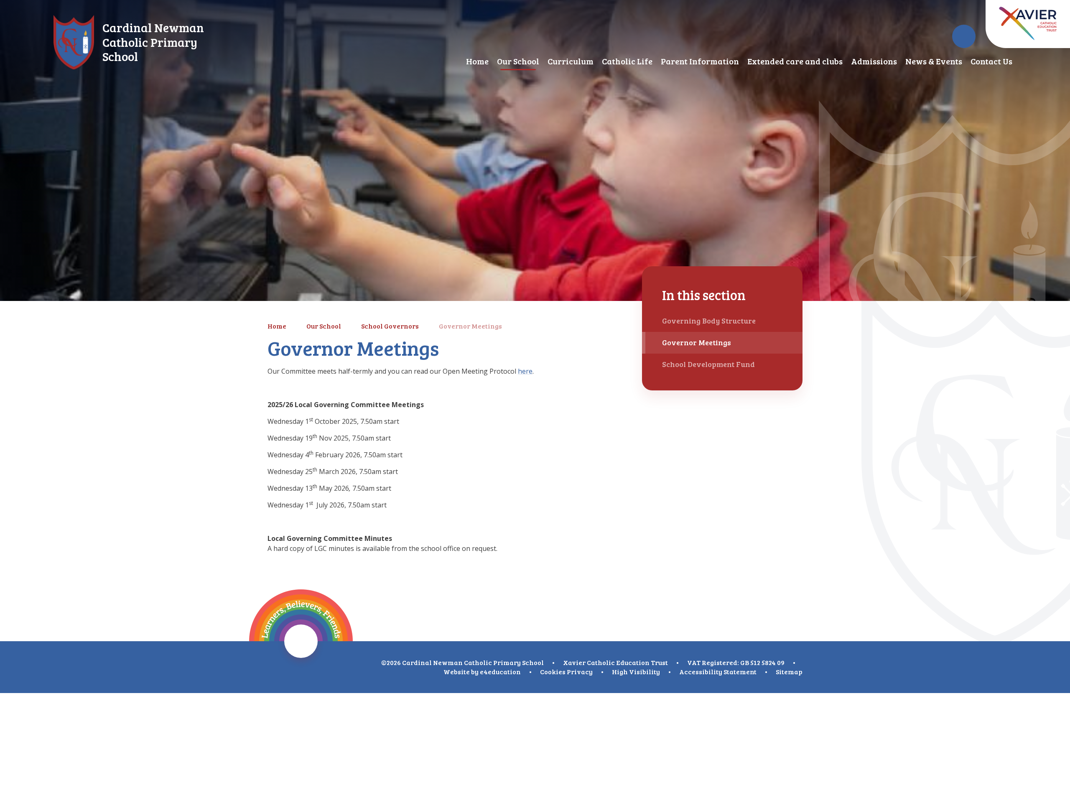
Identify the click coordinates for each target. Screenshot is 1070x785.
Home (277, 325)
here (525, 371)
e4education (500, 671)
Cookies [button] (553, 671)
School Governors (390, 325)
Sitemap (789, 671)
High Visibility (636, 671)
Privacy (580, 671)
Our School (323, 325)
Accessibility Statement (718, 671)
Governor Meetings (470, 325)
